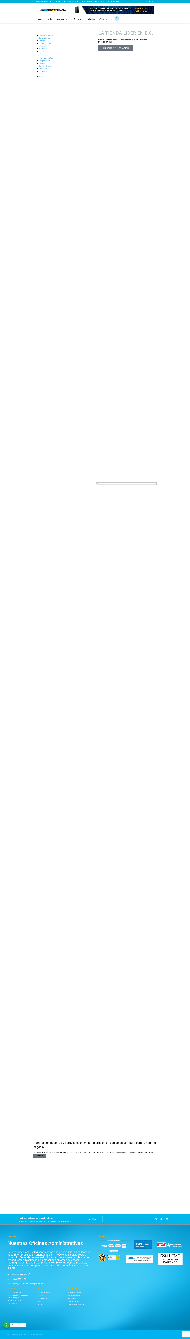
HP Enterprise (42, 1298)
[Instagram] (146, 1)
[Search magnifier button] (116, 18)
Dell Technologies (44, 1292)
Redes (41, 54)
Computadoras (44, 38)
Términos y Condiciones (76, 1304)
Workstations (43, 46)
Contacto (39, 1156)
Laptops (42, 41)
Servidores (43, 48)
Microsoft (41, 1304)
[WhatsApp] (152, 1)
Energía (41, 51)
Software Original (45, 43)
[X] (149, 1)
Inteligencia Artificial (46, 35)
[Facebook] (143, 1)
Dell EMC (40, 1295)
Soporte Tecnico (73, 1301)
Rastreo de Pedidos (74, 1295)
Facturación (72, 1298)
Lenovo (40, 1301)
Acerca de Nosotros (74, 1292)
